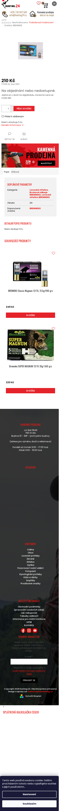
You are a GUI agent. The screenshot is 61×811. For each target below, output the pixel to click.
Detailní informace (11, 125)
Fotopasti (30, 571)
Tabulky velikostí (29, 615)
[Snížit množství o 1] (12, 110)
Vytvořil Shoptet (33, 696)
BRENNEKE (35, 208)
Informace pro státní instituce (29, 619)
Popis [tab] (6, 171)
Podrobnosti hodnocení (41, 22)
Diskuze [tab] (15, 171)
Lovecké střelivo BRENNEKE (40, 196)
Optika (30, 565)
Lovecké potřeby (31, 555)
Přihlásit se (29, 680)
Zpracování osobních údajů (29, 609)
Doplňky (30, 580)
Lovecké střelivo (39, 189)
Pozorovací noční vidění (30, 568)
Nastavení (29, 794)
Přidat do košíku (24, 108)
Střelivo (30, 561)
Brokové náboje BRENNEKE (39, 193)
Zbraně (30, 558)
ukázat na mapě (47, 15)
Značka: (13, 25)
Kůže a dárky (30, 577)
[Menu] (54, 4)
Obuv (30, 552)
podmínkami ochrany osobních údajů (29, 672)
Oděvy (30, 549)
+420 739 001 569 (18, 12)
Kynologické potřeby (30, 574)
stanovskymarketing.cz (40, 691)
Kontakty (29, 625)
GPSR (29, 622)
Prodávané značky (30, 583)
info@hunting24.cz (18, 15)
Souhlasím (29, 803)
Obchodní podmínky (29, 606)
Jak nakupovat (29, 612)
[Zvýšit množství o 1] (12, 107)
